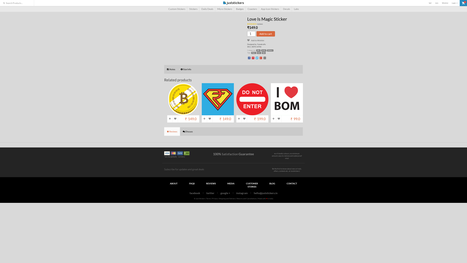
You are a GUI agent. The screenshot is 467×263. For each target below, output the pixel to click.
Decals (286, 9)
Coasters (252, 9)
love (259, 53)
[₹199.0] (252, 114)
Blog (272, 183)
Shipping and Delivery (227, 198)
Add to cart (265, 33)
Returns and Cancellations (247, 198)
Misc (258, 50)
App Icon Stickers (270, 9)
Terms (208, 198)
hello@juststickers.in (266, 193)
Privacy (215, 198)
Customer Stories (252, 185)
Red (264, 53)
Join (436, 3)
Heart (254, 53)
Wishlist (445, 3)
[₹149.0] (183, 114)
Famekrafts (261, 44)
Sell (431, 3)
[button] (463, 3)
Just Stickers (233, 3)
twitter (210, 193)
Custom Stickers (176, 9)
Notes (172, 69)
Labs (296, 9)
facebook (195, 193)
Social (263, 50)
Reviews (211, 183)
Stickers (193, 9)
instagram (242, 193)
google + (225, 193)
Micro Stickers (224, 9)
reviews (260, 24)
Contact (292, 183)
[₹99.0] (287, 114)
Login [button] (454, 3)
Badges (240, 9)
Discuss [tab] (189, 131)
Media (230, 183)
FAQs (192, 183)
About (174, 183)
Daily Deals (207, 9)
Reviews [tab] (173, 131)
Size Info (187, 69)
